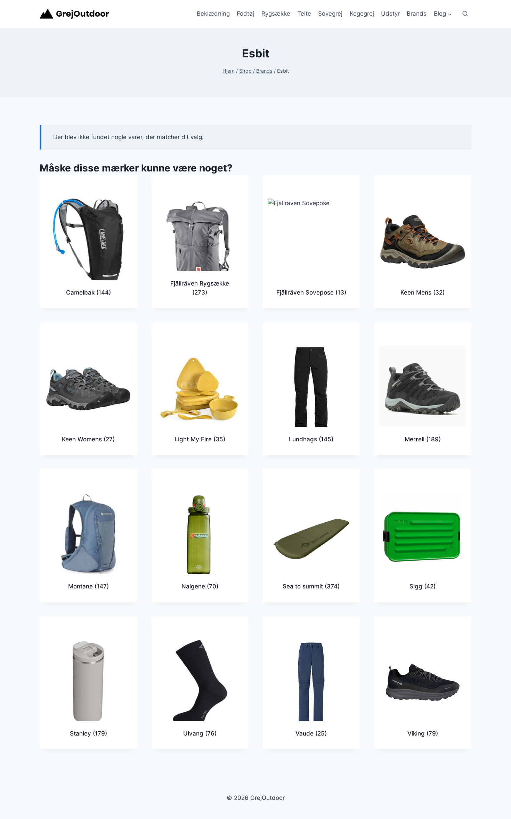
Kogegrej (362, 13)
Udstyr (390, 13)
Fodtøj (245, 13)
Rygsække (275, 13)
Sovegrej (330, 13)
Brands (417, 13)
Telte (304, 13)
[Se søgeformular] (465, 14)
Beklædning (213, 13)
